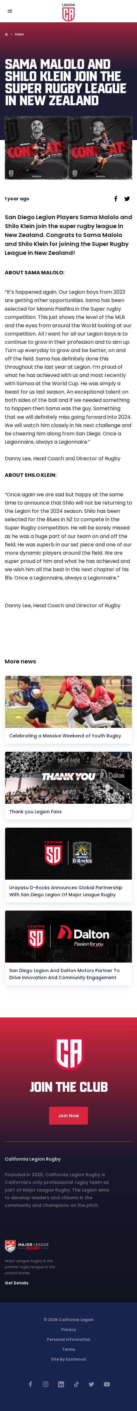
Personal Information (68, 1339)
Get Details (16, 1283)
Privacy (68, 1329)
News (19, 34)
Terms (68, 1349)
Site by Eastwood (68, 1359)
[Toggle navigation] (14, 11)
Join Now (68, 1115)
